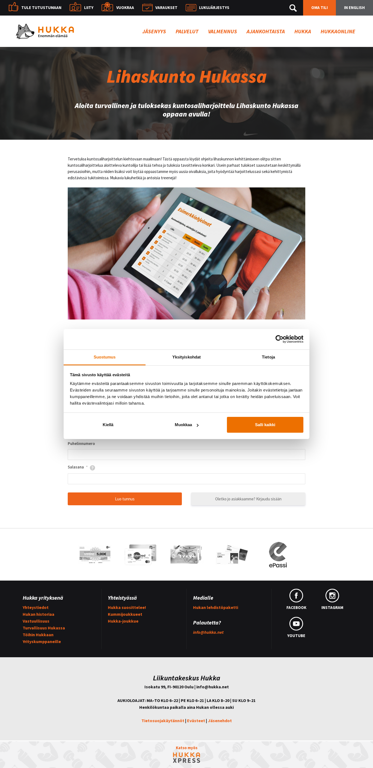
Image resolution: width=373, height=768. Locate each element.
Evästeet (196, 720)
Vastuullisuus (36, 621)
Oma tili (319, 7)
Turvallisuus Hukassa (44, 627)
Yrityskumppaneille (42, 641)
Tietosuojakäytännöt (162, 720)
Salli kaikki (265, 424)
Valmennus (222, 31)
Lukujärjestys (214, 7)
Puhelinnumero (81, 443)
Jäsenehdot (220, 720)
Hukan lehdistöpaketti (215, 607)
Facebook (296, 607)
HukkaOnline (338, 31)
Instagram (332, 607)
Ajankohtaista (266, 31)
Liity (88, 7)
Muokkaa (183, 424)
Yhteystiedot (36, 607)
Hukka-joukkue (123, 621)
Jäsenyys (154, 31)
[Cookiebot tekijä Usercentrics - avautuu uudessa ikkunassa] (279, 339)
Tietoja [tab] (268, 357)
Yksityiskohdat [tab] (186, 357)
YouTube (296, 635)
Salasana (78, 467)
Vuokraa (125, 7)
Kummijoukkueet (125, 614)
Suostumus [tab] (105, 357)
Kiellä (108, 424)
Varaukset (166, 7)
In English (354, 7)
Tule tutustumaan (41, 7)
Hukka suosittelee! (127, 607)
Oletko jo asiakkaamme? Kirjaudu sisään (248, 498)
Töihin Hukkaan (38, 634)
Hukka (302, 31)
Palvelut (187, 31)
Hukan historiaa (38, 614)
